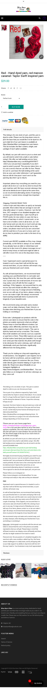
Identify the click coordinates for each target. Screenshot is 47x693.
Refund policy (5, 645)
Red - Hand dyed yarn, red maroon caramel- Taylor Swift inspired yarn (22, 74)
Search (3, 638)
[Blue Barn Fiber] (23, 9)
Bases (3, 95)
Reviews (6, 553)
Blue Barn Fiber (17, 668)
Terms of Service (6, 642)
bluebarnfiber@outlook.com (12, 626)
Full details (7, 129)
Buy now (16, 107)
